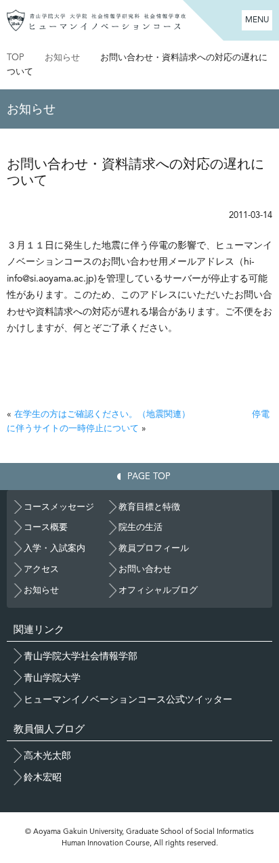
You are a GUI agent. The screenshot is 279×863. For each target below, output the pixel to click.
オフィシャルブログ (158, 590)
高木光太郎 (47, 755)
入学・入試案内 (54, 548)
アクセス (41, 569)
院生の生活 (141, 527)
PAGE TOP (149, 476)
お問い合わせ (145, 569)
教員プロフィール (154, 548)
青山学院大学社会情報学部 (80, 655)
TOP (15, 57)
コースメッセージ (59, 507)
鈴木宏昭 (43, 777)
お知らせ (62, 57)
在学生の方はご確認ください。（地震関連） (102, 414)
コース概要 (46, 527)
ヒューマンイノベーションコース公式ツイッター (128, 699)
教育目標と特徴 (149, 507)
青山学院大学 (52, 677)
